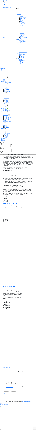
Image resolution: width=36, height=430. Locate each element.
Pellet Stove (6, 97)
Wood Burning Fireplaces (10, 203)
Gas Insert (6, 101)
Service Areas (5, 399)
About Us (4, 129)
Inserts (4, 99)
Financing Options (14, 399)
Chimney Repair (5, 115)
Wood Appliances (7, 133)
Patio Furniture (6, 136)
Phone (1, 147)
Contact (2, 128)
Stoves (4, 92)
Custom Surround (7, 84)
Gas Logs (5, 87)
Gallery (4, 125)
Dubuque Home (2, 75)
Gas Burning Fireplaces (9, 286)
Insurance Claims (6, 120)
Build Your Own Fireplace (7, 82)
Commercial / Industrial (7, 121)
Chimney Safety (5, 137)
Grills (4, 79)
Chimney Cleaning (6, 112)
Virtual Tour (5, 7)
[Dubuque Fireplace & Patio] (4, 37)
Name (1, 143)
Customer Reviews (6, 130)
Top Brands (5, 107)
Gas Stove (6, 94)
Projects (2, 122)
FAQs (4, 132)
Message (1, 151)
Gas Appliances (6, 134)
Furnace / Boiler (4, 108)
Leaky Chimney (6, 119)
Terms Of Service (26, 399)
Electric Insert (6, 102)
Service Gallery (6, 127)
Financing (9, 7)
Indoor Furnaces (5, 109)
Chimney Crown (6, 116)
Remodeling (5, 104)
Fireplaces (3, 81)
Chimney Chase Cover (7, 117)
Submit (2, 152)
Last (11, 145)
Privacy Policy (20, 399)
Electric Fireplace (7, 91)
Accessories (5, 83)
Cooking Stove (6, 98)
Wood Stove (6, 93)
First (11, 144)
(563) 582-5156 (5, 0)
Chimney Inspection (6, 113)
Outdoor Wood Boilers (6, 110)
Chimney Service (4, 111)
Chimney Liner (6, 118)
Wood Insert (6, 100)
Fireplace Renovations (8, 106)
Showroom (6, 126)
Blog (7, 7)
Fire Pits (4, 78)
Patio (4, 80)
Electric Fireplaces (8, 367)
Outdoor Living (3, 76)
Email (1, 148)
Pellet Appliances (7, 135)
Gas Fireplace (6, 90)
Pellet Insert (6, 103)
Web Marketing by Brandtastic (27, 401)
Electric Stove (6, 96)
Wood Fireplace (6, 89)
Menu (18, 8)
